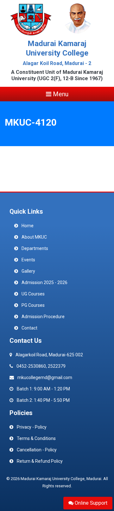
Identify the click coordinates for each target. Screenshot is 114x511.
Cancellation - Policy (37, 449)
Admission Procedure (43, 316)
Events (28, 259)
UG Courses (33, 293)
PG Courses (33, 305)
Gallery (28, 271)
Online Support (90, 503)
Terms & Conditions (36, 438)
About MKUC (34, 237)
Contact (29, 327)
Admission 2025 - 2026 (44, 282)
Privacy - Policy (32, 427)
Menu (59, 94)
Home (28, 225)
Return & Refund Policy (40, 461)
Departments (35, 248)
